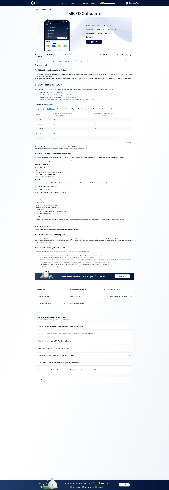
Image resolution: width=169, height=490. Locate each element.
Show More (129, 142)
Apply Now (94, 42)
